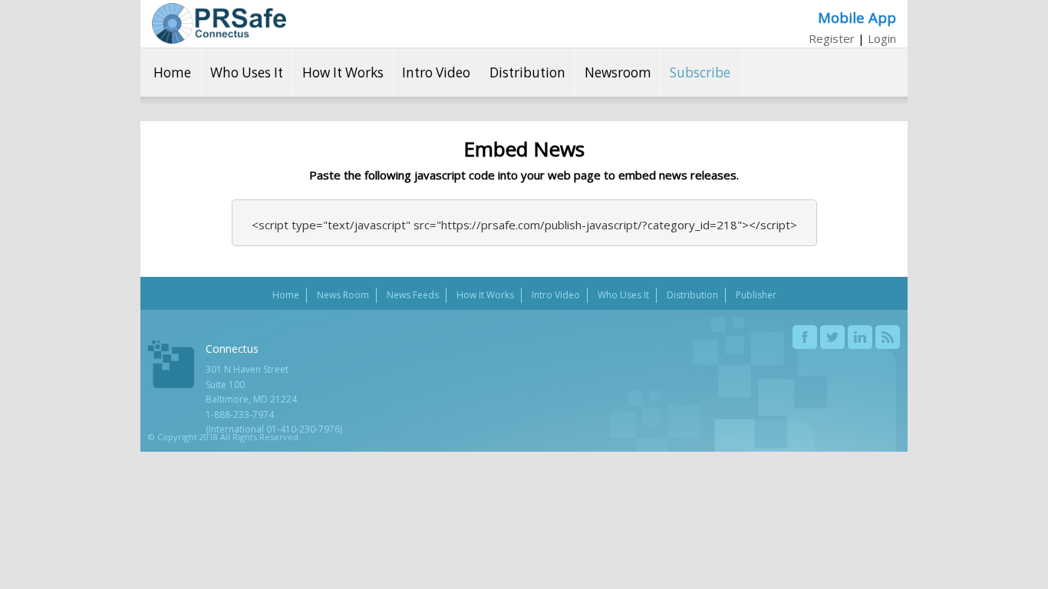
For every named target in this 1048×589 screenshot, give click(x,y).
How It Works (343, 72)
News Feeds (413, 294)
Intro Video (436, 72)
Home (172, 72)
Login (882, 38)
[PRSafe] (219, 23)
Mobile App (857, 17)
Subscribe (700, 72)
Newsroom (618, 72)
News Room (343, 294)
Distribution (527, 72)
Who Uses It (246, 72)
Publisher (756, 294)
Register (832, 38)
